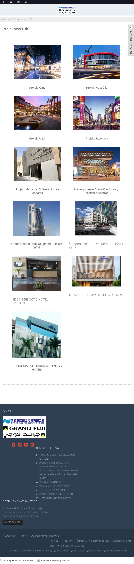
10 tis (10, 550)
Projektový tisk (23, 19)
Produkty (67, 540)
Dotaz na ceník (12, 521)
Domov (5, 19)
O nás (54, 540)
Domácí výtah (68, 550)
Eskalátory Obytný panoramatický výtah (36, 550)
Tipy (52, 545)
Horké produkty (64, 545)
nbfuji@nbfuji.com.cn (59, 497)
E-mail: (55, 560)
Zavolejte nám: (19, 560)
